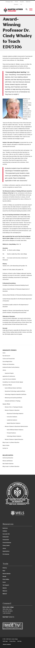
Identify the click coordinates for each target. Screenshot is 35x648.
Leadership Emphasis (12, 420)
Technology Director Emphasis (14, 436)
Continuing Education (8, 458)
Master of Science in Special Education (14, 439)
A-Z (21, 4)
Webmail (28, 2)
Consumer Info (6, 534)
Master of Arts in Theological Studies (14, 407)
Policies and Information (8, 364)
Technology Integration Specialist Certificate (15, 394)
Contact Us (5, 448)
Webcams (5, 591)
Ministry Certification (8, 460)
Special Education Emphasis (13, 423)
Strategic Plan (9, 2)
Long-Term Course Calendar (9, 379)
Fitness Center (6, 545)
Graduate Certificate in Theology (12, 401)
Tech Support (6, 585)
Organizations (6, 551)
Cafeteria (5, 531)
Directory (5, 568)
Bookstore (5, 528)
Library (4, 370)
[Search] (25, 9)
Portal (16, 2)
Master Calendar (6, 573)
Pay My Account (6, 355)
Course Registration (7, 361)
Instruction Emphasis (12, 416)
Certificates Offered (7, 385)
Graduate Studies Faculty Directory (11, 367)
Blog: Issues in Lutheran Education (11, 442)
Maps (4, 570)
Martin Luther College (13, 639)
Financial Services (7, 542)
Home (4, 353)
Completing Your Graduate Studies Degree (13, 382)
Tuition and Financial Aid (9, 358)
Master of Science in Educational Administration (16, 426)
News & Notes (6, 445)
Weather (5, 588)
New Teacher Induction (8, 463)
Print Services (6, 554)
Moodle (22, 2)
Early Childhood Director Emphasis (15, 429)
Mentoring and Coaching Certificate (13, 397)
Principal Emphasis (11, 433)
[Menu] (29, 9)
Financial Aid (6, 539)
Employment (6, 537)
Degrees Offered (6, 404)
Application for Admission (9, 376)
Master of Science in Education (12, 410)
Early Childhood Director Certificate (13, 388)
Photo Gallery (6, 579)
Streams (16, 4)
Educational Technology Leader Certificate (15, 391)
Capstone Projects (9, 373)
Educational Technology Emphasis (15, 413)
